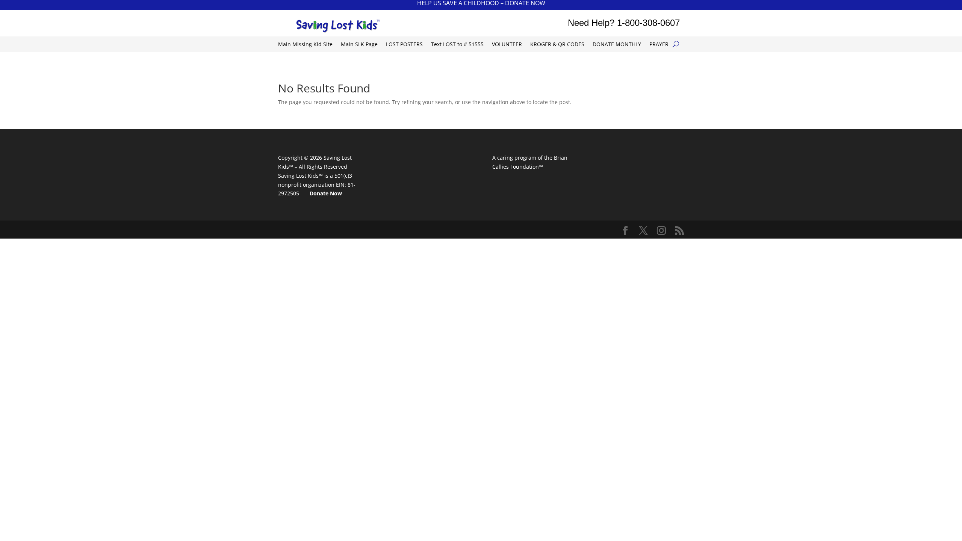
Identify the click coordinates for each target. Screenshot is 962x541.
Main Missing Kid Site (305, 45)
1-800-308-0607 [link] (648, 23)
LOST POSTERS (404, 45)
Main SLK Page (359, 45)
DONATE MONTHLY (617, 45)
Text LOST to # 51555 (457, 45)
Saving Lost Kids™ (300, 175)
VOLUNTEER (507, 45)
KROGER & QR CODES (557, 45)
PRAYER (659, 45)
